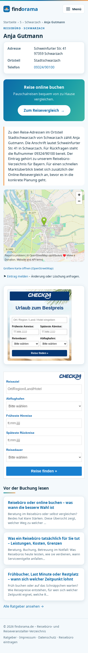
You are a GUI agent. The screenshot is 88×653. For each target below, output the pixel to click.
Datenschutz (47, 637)
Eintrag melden (17, 276)
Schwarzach (33, 22)
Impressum (27, 637)
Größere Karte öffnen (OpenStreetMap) (28, 268)
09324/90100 (44, 67)
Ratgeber (10, 637)
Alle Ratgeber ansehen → (23, 606)
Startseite (9, 22)
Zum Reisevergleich (44, 110)
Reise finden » (39, 353)
